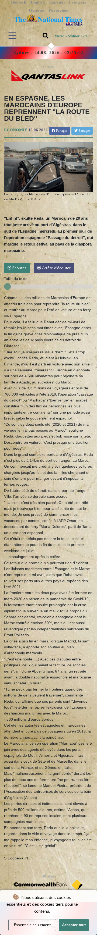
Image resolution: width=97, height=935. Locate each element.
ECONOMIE (15, 130)
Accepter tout (74, 924)
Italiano (36, 10)
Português (58, 10)
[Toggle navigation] (12, 35)
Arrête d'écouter (56, 268)
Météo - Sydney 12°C (71, 36)
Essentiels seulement (32, 924)
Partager (61, 131)
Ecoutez (18, 268)
